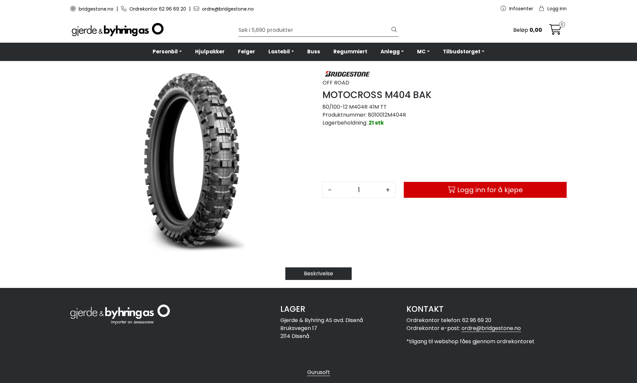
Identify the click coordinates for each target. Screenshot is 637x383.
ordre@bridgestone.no (227, 9)
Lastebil (279, 51)
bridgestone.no (96, 9)
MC (421, 51)
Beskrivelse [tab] (318, 273)
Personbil (165, 51)
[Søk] (394, 30)
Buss (313, 51)
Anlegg (390, 51)
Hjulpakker (210, 51)
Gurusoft (318, 372)
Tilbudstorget (461, 51)
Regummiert (350, 51)
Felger (246, 51)
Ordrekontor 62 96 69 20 (157, 9)
